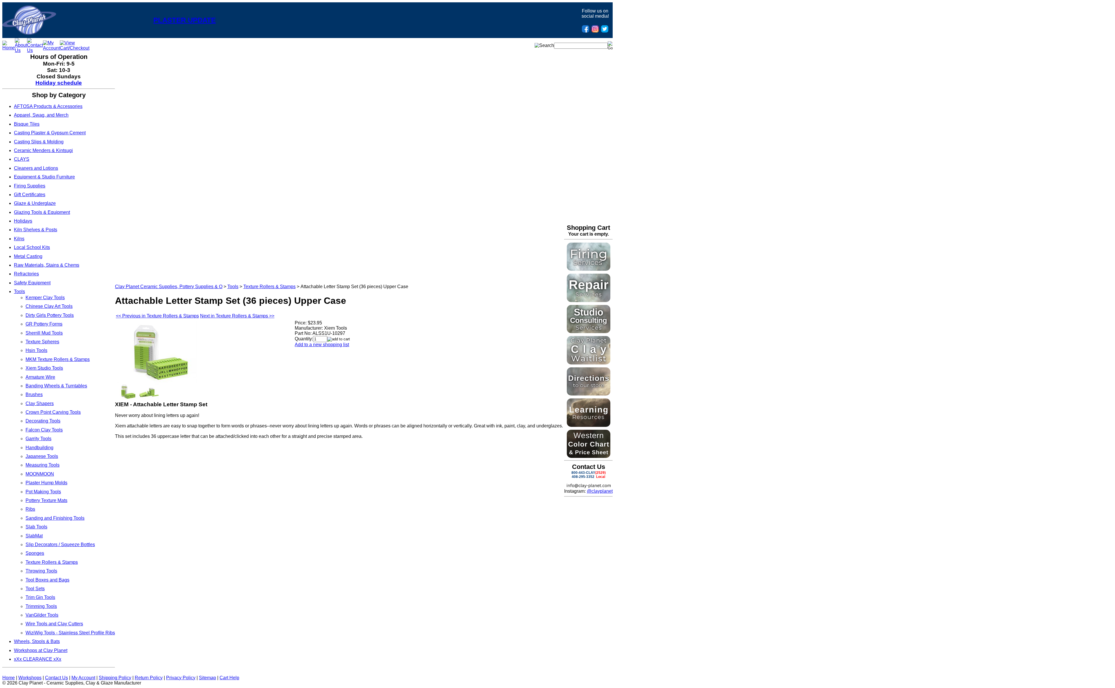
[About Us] (21, 50)
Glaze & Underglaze (35, 203)
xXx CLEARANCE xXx (37, 659)
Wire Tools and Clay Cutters (54, 623)
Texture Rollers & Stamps (52, 562)
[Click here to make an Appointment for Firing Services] (588, 269)
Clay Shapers (40, 403)
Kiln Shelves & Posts (35, 229)
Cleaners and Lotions (36, 168)
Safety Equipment (32, 282)
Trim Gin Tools (40, 597)
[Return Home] (29, 33)
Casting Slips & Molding (39, 141)
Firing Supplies (29, 185)
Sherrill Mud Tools (44, 333)
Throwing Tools (41, 570)
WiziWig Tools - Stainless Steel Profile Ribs (70, 632)
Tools (19, 291)
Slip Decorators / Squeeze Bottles (60, 544)
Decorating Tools (43, 420)
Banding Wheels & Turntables (56, 385)
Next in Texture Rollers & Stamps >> (237, 315)
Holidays (23, 221)
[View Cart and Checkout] (74, 48)
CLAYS (21, 159)
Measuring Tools (43, 465)
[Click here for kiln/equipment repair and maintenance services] (588, 300)
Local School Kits (32, 247)
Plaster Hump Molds (46, 482)
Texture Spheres (42, 341)
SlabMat (34, 535)
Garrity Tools (38, 438)
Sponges (35, 553)
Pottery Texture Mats (46, 500)
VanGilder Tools (42, 615)
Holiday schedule (58, 83)
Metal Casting (28, 256)
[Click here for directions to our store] (588, 393)
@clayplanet (600, 491)
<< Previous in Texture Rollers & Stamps (157, 315)
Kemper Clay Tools (45, 297)
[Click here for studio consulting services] (588, 331)
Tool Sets (35, 588)
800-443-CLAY (583, 473)
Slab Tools (36, 526)
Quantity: (304, 338)
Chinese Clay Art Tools (49, 306)
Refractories (26, 273)
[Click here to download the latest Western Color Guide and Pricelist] (588, 456)
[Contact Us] (35, 50)
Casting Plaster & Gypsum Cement (50, 132)
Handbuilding (39, 447)
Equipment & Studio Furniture (44, 176)
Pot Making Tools (43, 491)
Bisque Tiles (26, 124)
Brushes (34, 394)
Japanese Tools (42, 456)
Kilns (19, 238)
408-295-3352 (583, 477)
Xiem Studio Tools (44, 368)
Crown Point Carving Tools (53, 412)
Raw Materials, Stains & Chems (46, 265)
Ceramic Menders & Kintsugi (43, 150)
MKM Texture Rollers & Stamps (58, 359)
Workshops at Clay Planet (40, 650)
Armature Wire (40, 377)
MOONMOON (40, 474)
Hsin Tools (36, 350)
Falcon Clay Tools (44, 429)
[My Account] (51, 48)
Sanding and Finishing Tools (55, 518)
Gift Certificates (29, 194)
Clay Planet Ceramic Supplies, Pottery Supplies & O (168, 286)
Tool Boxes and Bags (47, 579)
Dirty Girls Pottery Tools (50, 315)
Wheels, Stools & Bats (37, 641)
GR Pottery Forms (44, 324)
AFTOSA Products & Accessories (48, 106)
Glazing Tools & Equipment (42, 212)
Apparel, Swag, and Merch (41, 115)
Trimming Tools (41, 606)
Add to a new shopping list (322, 344)
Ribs (30, 509)
